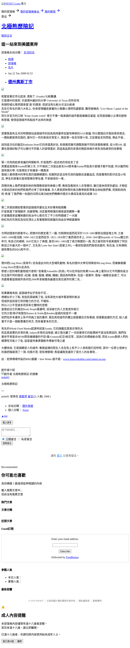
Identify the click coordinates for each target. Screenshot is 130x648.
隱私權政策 (84, 600)
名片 (11, 67)
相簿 (11, 59)
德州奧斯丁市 (20, 82)
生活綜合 (29, 52)
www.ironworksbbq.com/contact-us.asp (84, 359)
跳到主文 (6, 35)
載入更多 (7, 422)
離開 (19, 641)
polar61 (5, 377)
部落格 (12, 63)
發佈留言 (7, 443)
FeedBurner (72, 557)
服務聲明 (97, 600)
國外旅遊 (27, 406)
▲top (4, 416)
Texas (25, 410)
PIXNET (40, 600)
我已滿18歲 (8, 641)
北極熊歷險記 (17, 26)
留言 (30, 396)
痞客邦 (23, 396)
